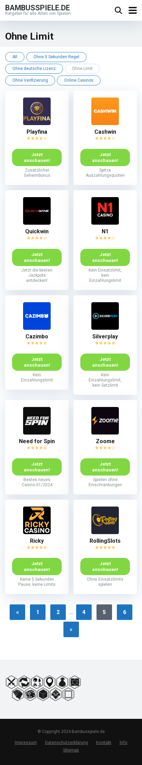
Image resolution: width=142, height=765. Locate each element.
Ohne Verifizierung (30, 80)
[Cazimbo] (37, 328)
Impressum (26, 742)
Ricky (37, 541)
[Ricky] (37, 532)
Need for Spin (37, 441)
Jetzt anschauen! (37, 157)
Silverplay (105, 336)
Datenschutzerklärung (66, 742)
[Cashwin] (105, 123)
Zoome (105, 441)
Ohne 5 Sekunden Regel (56, 56)
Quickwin (37, 231)
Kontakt (103, 742)
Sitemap (71, 750)
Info (124, 742)
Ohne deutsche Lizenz (34, 68)
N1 (105, 231)
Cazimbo (37, 336)
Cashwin (105, 132)
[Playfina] (37, 123)
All (14, 56)
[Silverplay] (105, 328)
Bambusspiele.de (37, 7)
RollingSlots (105, 541)
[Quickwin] (37, 223)
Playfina (37, 132)
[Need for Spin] (37, 432)
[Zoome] (105, 432)
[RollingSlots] (105, 532)
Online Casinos (78, 80)
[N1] (105, 223)
